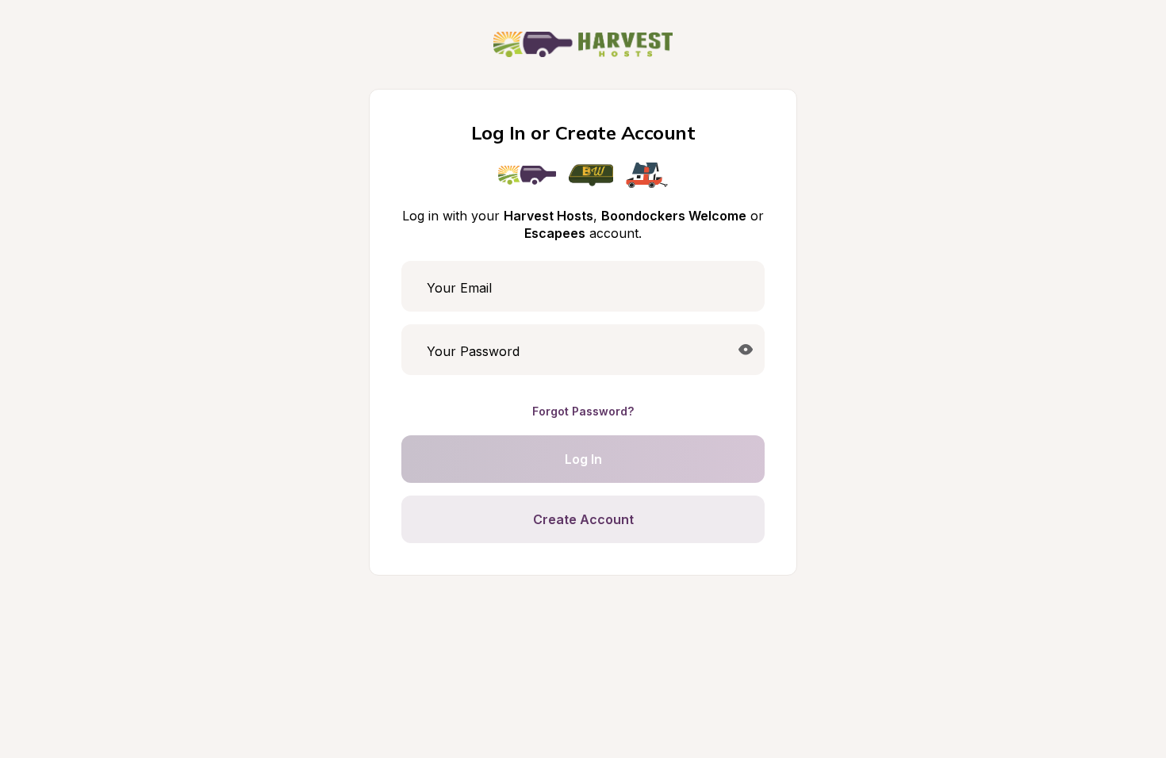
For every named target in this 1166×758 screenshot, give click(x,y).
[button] (745, 349)
